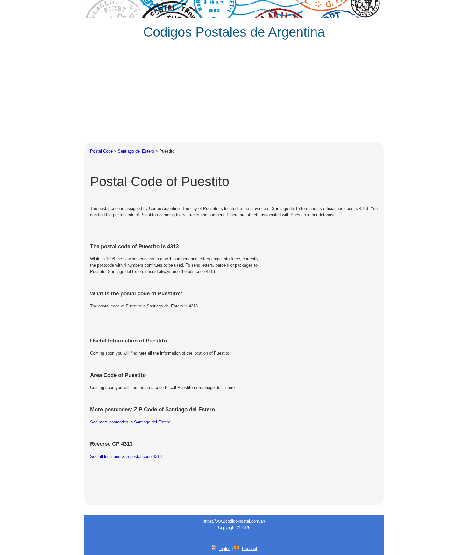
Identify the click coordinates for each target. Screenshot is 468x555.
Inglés (224, 548)
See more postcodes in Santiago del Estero (130, 422)
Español (249, 548)
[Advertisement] (234, 94)
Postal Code (101, 151)
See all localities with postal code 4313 (126, 456)
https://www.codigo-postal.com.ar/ (234, 521)
